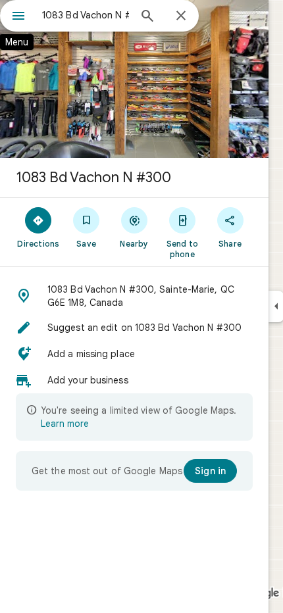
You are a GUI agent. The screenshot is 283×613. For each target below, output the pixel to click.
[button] (134, 296)
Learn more (65, 423)
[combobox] (85, 15)
